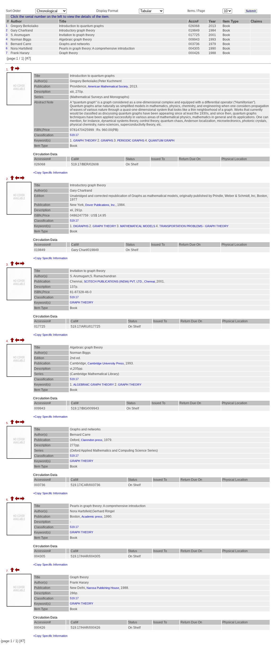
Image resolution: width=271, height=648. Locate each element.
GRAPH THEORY (85, 140)
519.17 (74, 134)
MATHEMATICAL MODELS (137, 226)
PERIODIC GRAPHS (130, 140)
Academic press (92, 516)
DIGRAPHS (80, 226)
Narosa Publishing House (103, 587)
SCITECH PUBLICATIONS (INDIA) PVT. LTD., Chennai (119, 281)
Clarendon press (91, 440)
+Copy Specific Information (50, 172)
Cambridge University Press (106, 363)
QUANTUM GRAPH (161, 140)
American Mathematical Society (108, 86)
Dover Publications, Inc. (100, 204)
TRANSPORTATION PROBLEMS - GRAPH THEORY (193, 226)
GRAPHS (107, 140)
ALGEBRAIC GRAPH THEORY (93, 384)
